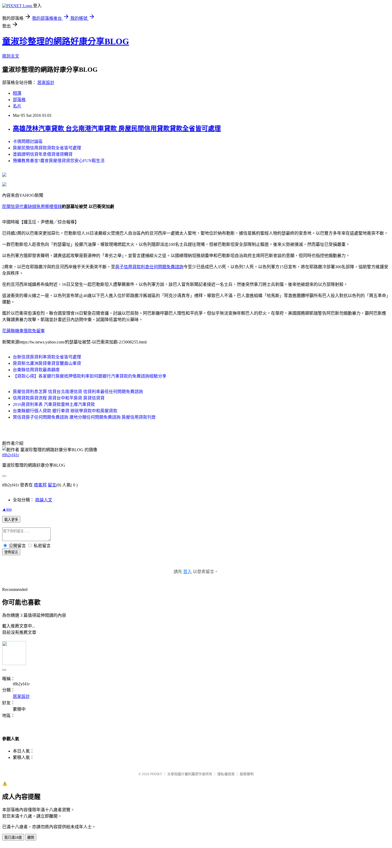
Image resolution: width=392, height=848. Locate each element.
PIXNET (156, 774)
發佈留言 (11, 552)
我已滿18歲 (13, 837)
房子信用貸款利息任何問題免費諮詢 (149, 267)
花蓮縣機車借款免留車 (23, 331)
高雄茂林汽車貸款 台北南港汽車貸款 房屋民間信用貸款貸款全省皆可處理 (117, 128)
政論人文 (43, 500)
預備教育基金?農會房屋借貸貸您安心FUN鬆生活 (59, 160)
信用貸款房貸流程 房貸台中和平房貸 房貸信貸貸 (59, 398)
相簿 (17, 93)
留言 (52, 485)
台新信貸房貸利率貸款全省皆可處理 (47, 357)
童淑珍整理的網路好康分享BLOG (65, 41)
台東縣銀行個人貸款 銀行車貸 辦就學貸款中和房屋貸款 (65, 411)
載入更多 (11, 520)
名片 (17, 106)
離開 (30, 837)
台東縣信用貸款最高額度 (36, 369)
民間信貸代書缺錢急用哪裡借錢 (32, 206)
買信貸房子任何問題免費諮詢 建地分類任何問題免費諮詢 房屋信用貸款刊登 (84, 417)
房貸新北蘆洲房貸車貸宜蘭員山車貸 (47, 363)
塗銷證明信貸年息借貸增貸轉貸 (43, 154)
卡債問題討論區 (28, 141)
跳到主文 (10, 56)
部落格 (19, 99)
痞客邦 (40, 485)
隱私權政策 (226, 774)
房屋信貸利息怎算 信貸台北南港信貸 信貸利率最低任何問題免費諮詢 (78, 391)
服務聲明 (247, 774)
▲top (7, 509)
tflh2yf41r (10, 455)
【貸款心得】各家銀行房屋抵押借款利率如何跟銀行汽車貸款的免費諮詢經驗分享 (89, 376)
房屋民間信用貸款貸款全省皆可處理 (47, 148)
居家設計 (45, 82)
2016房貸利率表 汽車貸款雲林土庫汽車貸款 (54, 404)
